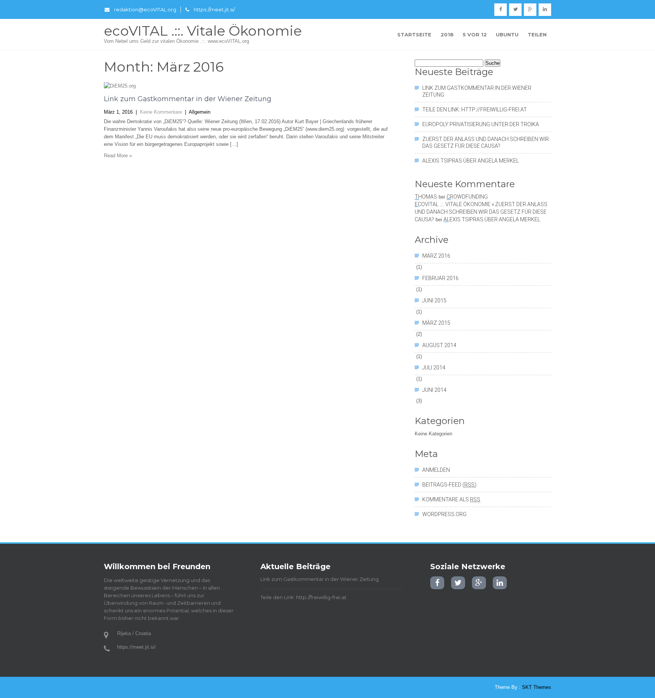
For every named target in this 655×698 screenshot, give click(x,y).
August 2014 (439, 345)
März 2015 (436, 323)
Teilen (537, 34)
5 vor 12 (475, 34)
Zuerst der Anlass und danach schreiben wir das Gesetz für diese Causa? (485, 142)
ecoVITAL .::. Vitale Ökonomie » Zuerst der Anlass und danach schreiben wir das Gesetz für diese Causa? (481, 211)
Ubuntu (507, 34)
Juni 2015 (434, 300)
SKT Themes (536, 687)
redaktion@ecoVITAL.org (145, 9)
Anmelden (436, 470)
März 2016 (436, 256)
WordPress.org (444, 514)
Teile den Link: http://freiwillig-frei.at (474, 109)
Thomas (426, 197)
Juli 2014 (433, 368)
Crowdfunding (467, 197)
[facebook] (500, 9)
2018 (447, 34)
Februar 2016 (440, 278)
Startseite (414, 34)
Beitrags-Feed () (449, 485)
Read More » (118, 155)
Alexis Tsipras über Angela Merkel (470, 161)
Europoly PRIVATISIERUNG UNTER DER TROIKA (480, 124)
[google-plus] (530, 9)
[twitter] (515, 9)
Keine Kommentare (161, 112)
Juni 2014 (434, 390)
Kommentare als (451, 499)
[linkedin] (545, 9)
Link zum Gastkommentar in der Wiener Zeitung (187, 99)
